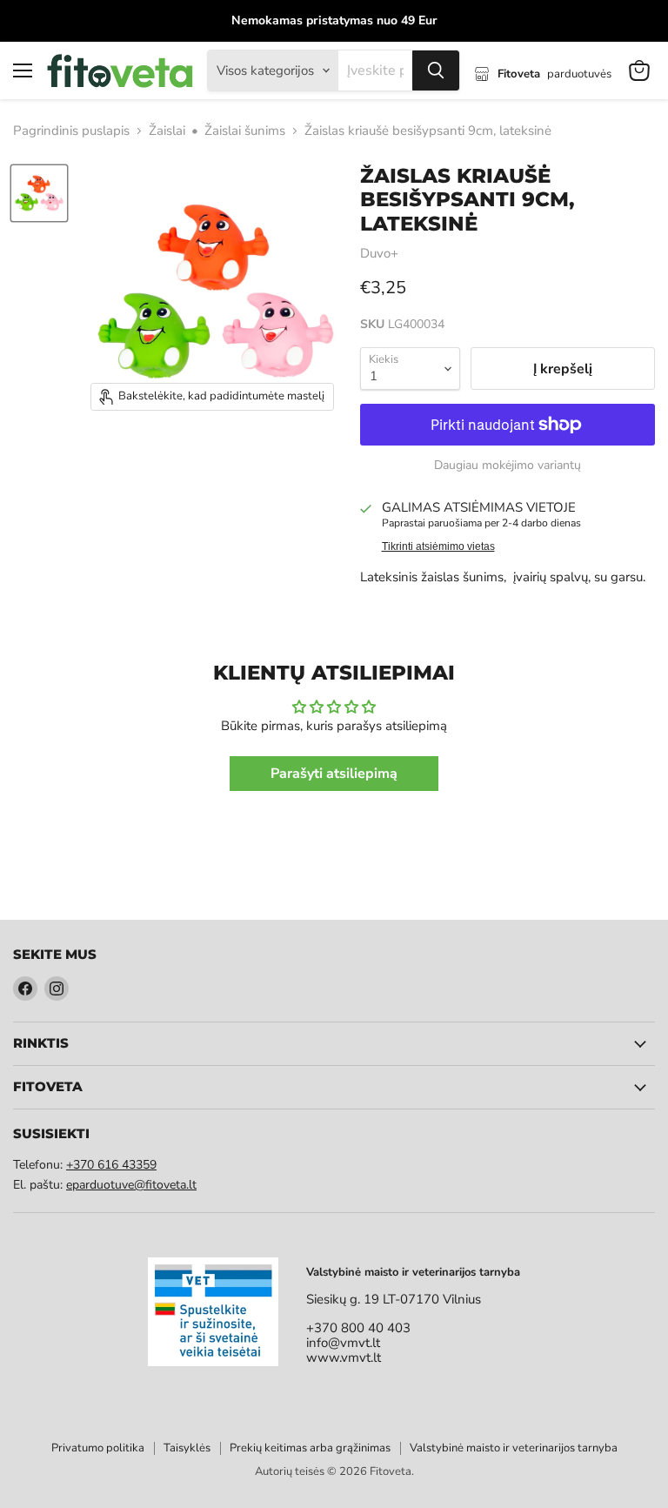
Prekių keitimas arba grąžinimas (310, 1448)
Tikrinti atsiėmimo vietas (438, 546)
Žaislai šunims (244, 131)
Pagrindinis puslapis (71, 131)
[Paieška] (435, 70)
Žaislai (167, 131)
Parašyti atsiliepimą (334, 773)
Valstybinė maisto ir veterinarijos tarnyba (514, 1448)
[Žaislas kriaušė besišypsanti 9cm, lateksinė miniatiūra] (39, 193)
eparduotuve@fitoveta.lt (131, 1184)
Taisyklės (187, 1448)
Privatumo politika (97, 1448)
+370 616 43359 (111, 1164)
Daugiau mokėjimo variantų (507, 466)
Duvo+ (379, 253)
